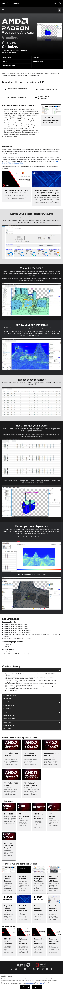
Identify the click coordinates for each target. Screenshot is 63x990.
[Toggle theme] (59, 3)
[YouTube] (25, 969)
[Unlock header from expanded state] (59, 10)
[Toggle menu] (3, 10)
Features (36, 57)
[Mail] (51, 969)
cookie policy (40, 983)
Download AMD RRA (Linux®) (48, 89)
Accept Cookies (37, 987)
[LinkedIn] (11, 969)
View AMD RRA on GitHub (18, 98)
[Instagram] (20, 969)
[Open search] (55, 3)
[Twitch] (38, 969)
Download (7, 57)
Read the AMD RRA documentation (43, 97)
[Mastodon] (43, 969)
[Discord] (34, 969)
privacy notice (30, 983)
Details (6, 61)
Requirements (38, 61)
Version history (9, 65)
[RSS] (47, 969)
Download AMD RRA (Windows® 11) (17, 89)
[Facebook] (29, 969)
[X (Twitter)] (16, 969)
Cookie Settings (25, 987)
